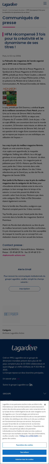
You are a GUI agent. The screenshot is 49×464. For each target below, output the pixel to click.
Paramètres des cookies (24, 445)
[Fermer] (45, 404)
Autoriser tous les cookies (24, 459)
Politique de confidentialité (28, 436)
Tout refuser (24, 452)
